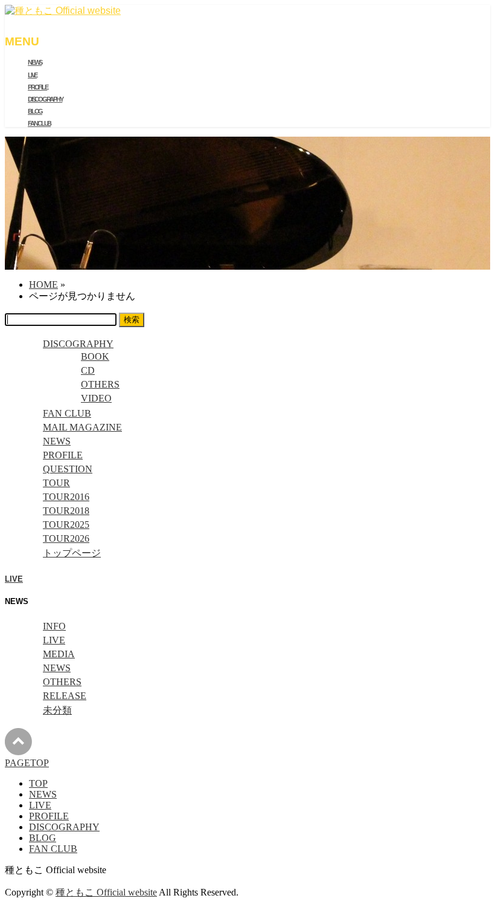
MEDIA (59, 654)
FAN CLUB (67, 413)
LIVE (14, 579)
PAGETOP (27, 763)
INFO (54, 626)
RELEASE (64, 696)
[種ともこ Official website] (63, 10)
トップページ (72, 553)
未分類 (57, 710)
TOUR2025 (66, 524)
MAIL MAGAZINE (82, 427)
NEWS (57, 441)
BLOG (42, 838)
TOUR (56, 483)
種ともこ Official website (106, 892)
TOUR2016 (66, 497)
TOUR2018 (66, 511)
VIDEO (96, 398)
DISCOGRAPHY (78, 344)
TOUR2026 (66, 538)
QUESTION (67, 469)
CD (88, 370)
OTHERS (100, 384)
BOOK (95, 356)
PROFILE (63, 455)
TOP (38, 783)
